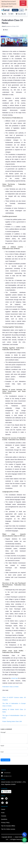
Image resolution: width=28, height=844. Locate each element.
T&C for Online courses (8, 829)
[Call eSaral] (24, 834)
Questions (4, 819)
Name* (2, 745)
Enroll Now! (23, 3)
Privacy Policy (5, 822)
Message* (3, 732)
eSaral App (14, 678)
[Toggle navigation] (26, 10)
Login (21, 10)
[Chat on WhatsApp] (24, 840)
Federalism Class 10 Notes (10, 686)
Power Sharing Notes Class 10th (12, 721)
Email (2, 752)
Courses (3, 816)
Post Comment (5, 760)
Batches (15, 10)
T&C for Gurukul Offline (8, 826)
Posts (2, 812)
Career (3, 809)
